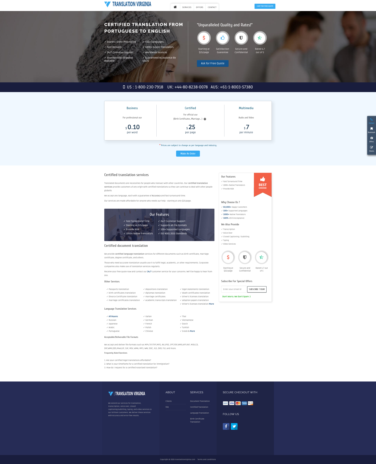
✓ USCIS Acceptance (232, 218)
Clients (169, 401)
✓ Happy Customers (234, 207)
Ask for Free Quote (212, 63)
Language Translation (199, 413)
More (211, 304)
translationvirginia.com (185, 459)
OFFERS (199, 7)
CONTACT (212, 7)
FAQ (167, 407)
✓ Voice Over (226, 233)
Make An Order (188, 153)
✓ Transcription (228, 229)
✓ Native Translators (233, 214)
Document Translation (200, 401)
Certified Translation (199, 407)
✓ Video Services (228, 244)
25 (190, 129)
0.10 (132, 129)
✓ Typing (225, 240)
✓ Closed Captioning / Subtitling (235, 236)
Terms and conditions (207, 459)
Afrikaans (113, 316)
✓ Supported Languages (234, 211)
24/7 (149, 271)
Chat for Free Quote (265, 6)
